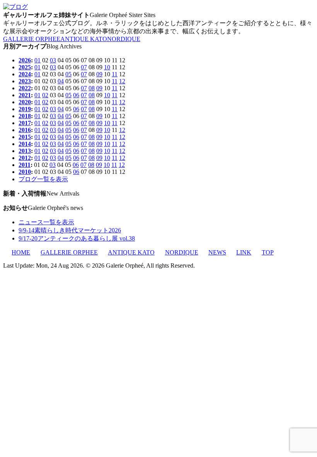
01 (37, 60)
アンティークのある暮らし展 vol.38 (77, 238)
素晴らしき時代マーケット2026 (70, 230)
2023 (25, 81)
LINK (243, 252)
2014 (25, 144)
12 (122, 81)
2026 (25, 60)
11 (115, 74)
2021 (25, 95)
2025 (25, 67)
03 (53, 60)
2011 (25, 164)
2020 (25, 102)
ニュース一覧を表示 (46, 222)
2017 (25, 123)
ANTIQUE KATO (83, 39)
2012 (25, 158)
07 (84, 67)
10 (107, 67)
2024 (25, 74)
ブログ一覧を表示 (43, 179)
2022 (25, 88)
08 (92, 88)
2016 (25, 130)
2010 (25, 171)
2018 (25, 116)
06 (76, 95)
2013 (25, 151)
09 (99, 74)
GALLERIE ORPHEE (31, 39)
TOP (267, 252)
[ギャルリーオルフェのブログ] (15, 6)
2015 (25, 137)
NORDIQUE (123, 39)
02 (45, 95)
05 (68, 74)
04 (61, 81)
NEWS (217, 252)
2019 (25, 109)
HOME (21, 252)
